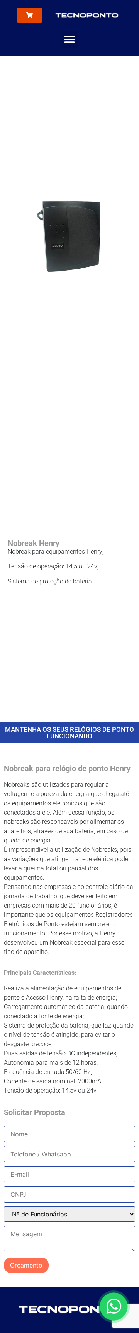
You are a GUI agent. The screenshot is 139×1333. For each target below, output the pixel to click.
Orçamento (26, 1265)
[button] (69, 39)
